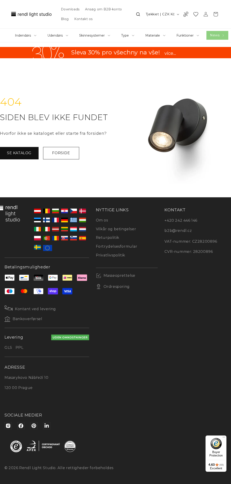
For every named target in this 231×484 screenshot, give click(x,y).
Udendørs (55, 35)
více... (170, 53)
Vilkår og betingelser (116, 229)
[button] (138, 14)
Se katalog (19, 153)
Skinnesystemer (92, 35)
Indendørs (23, 35)
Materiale (152, 35)
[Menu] (223, 438)
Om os (102, 220)
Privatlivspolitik (110, 255)
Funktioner (185, 35)
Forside (61, 153)
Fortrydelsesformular (116, 246)
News (214, 35)
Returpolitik (107, 237)
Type (125, 35)
